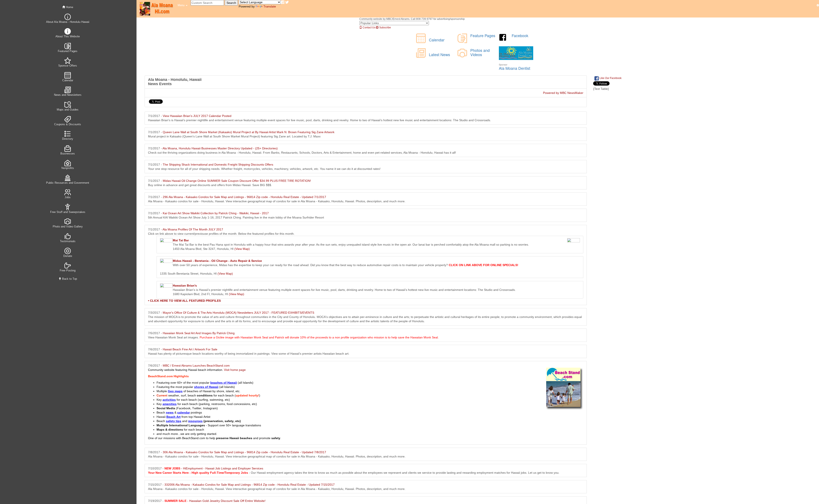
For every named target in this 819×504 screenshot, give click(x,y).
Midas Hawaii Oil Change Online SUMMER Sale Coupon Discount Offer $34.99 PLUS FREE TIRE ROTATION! (237, 180)
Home (69, 7)
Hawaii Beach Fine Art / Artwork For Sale (190, 349)
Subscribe (385, 27)
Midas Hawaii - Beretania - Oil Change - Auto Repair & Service (217, 260)
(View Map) (242, 249)
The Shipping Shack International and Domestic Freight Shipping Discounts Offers (218, 164)
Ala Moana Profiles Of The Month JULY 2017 (193, 229)
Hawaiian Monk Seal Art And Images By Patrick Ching (199, 333)
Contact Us (368, 27)
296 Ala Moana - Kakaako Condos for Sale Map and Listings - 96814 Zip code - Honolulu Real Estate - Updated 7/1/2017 (244, 197)
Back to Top (69, 278)
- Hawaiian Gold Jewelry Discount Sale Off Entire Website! (215, 501)
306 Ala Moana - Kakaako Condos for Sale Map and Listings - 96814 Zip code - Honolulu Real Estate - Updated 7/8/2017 (244, 452)
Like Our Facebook (610, 78)
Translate (269, 6)
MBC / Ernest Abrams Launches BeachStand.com (196, 365)
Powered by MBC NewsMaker (563, 93)
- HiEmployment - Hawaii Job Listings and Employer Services (213, 468)
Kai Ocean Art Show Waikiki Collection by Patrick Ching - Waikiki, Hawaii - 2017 (216, 213)
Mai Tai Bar (181, 240)
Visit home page (235, 369)
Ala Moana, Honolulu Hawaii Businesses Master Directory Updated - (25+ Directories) (220, 148)
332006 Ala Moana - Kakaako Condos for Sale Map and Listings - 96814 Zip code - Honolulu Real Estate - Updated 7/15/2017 (249, 484)
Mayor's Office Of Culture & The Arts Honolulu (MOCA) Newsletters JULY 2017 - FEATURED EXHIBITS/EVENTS (238, 312)
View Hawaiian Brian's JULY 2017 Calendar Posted (197, 116)
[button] (182, 5)
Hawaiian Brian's (185, 285)
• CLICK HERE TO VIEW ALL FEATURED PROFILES (184, 300)
